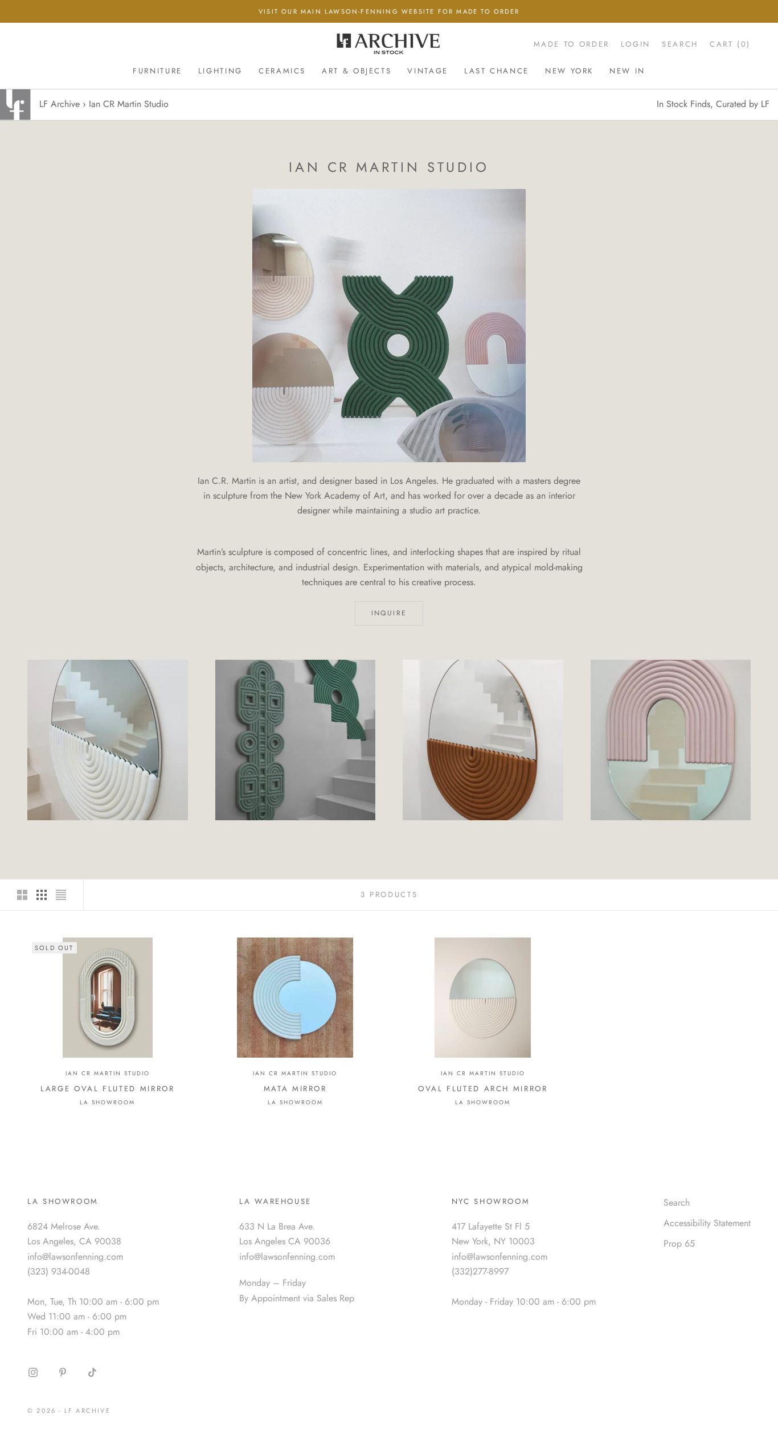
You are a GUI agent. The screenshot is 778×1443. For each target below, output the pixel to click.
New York (569, 70)
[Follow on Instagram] (33, 1372)
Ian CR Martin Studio (107, 1073)
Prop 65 (679, 1243)
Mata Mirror (295, 1088)
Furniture (157, 70)
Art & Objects (356, 70)
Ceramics (282, 70)
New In (627, 70)
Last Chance (496, 70)
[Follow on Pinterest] (62, 1372)
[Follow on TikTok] (92, 1372)
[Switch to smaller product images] (41, 894)
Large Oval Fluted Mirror (107, 1088)
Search (677, 1202)
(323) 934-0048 (58, 1271)
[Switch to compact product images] (61, 894)
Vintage (427, 70)
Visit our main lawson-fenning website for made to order (389, 11)
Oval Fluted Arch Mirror (483, 1088)
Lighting (220, 70)
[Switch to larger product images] (22, 894)
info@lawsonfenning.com (75, 1256)
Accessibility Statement (707, 1223)
